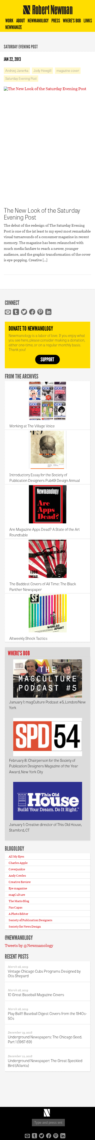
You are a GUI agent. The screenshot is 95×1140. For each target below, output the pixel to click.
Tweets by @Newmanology (29, 945)
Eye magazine (18, 888)
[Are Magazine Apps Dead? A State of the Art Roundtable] (47, 504)
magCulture (17, 894)
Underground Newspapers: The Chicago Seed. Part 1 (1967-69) (45, 1039)
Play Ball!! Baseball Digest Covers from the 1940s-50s (47, 1015)
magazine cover (67, 70)
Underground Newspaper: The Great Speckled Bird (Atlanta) (45, 1062)
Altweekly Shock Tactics (28, 638)
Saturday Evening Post (21, 78)
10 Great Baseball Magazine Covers (36, 994)
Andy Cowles (17, 875)
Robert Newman (46, 14)
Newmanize (13, 27)
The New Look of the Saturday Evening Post (42, 214)
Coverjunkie (17, 869)
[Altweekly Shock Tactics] (47, 613)
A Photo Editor (18, 913)
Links (88, 21)
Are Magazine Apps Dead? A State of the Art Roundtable (44, 532)
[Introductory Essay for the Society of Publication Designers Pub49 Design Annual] (47, 450)
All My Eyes (16, 856)
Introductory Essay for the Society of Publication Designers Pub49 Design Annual (44, 477)
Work (9, 21)
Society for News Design (25, 926)
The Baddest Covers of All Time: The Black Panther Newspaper (42, 586)
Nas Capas (15, 907)
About (20, 21)
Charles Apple (18, 862)
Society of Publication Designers (30, 920)
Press (55, 21)
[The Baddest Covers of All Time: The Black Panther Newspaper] (47, 559)
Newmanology (38, 21)
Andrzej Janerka (16, 70)
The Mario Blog (19, 901)
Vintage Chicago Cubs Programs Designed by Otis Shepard (44, 973)
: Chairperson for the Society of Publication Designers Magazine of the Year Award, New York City (43, 765)
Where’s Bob (72, 21)
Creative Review (20, 881)
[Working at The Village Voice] (47, 401)
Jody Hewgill (42, 70)
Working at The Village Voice (32, 426)
